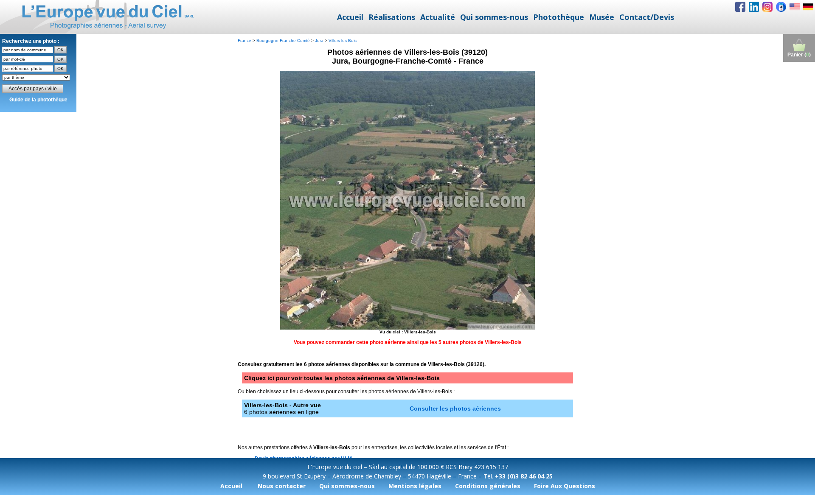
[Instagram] (767, 7)
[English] (795, 7)
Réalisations (391, 17)
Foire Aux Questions (564, 486)
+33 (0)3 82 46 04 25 (524, 476)
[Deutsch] (808, 7)
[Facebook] (740, 7)
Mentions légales (414, 486)
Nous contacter (282, 486)
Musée (601, 17)
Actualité (437, 17)
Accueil (350, 17)
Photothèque (558, 17)
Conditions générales (487, 486)
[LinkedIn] (754, 7)
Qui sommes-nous (494, 17)
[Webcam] (781, 7)
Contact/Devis (646, 17)
